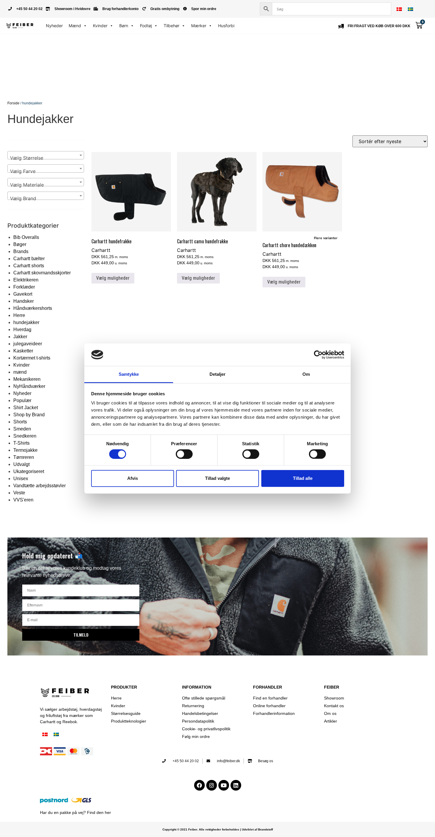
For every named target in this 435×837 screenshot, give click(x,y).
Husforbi (226, 25)
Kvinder (100, 25)
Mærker (198, 25)
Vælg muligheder (113, 278)
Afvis (132, 478)
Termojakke (25, 450)
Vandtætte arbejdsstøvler (39, 485)
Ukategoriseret (28, 471)
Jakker (20, 336)
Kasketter (23, 350)
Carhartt (100, 250)
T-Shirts (21, 443)
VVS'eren (23, 499)
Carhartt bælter (29, 258)
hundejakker (26, 322)
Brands (20, 251)
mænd (20, 372)
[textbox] (46, 157)
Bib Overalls (26, 237)
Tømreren (23, 457)
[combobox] (45, 155)
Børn (123, 25)
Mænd (75, 25)
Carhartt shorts (28, 265)
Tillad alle (302, 478)
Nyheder (54, 25)
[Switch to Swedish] (410, 9)
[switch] (184, 454)
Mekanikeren (27, 379)
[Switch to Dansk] (399, 9)
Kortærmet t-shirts (31, 357)
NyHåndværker (29, 386)
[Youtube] (223, 785)
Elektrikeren (25, 279)
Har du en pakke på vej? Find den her (75, 812)
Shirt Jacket (25, 407)
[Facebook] (199, 785)
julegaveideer (27, 343)
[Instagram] (211, 785)
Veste (19, 492)
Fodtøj (146, 25)
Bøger (19, 244)
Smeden (22, 428)
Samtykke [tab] (129, 374)
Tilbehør (171, 25)
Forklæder (24, 286)
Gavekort (22, 294)
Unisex (20, 478)
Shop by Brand (29, 414)
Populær (22, 400)
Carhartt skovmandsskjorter (42, 272)
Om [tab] (306, 374)
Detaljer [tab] (218, 374)
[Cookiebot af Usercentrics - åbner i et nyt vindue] (318, 354)
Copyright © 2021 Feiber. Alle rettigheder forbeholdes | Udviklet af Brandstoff (217, 829)
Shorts (20, 421)
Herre (19, 315)
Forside (13, 103)
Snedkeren (24, 435)
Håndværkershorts (32, 308)
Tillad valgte (217, 478)
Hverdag (22, 329)
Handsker (23, 301)
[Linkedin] (236, 785)
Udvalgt (21, 464)
